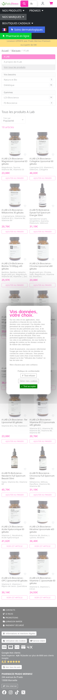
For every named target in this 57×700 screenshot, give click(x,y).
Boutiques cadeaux (16, 23)
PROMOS (35, 10)
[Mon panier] (51, 4)
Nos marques (12, 17)
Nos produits (12, 10)
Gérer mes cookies (28, 381)
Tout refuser (29, 375)
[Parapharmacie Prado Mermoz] (10, 3)
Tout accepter (29, 386)
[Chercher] (24, 4)
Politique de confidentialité (29, 371)
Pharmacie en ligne (17, 36)
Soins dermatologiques (28, 29)
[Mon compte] (43, 4)
